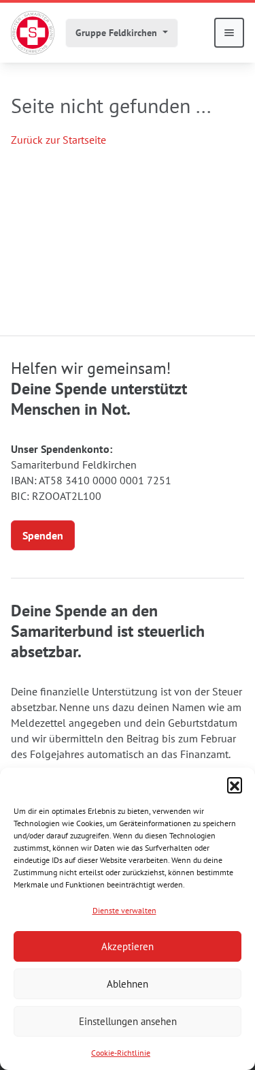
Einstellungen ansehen (128, 1021)
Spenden (42, 535)
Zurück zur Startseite (58, 139)
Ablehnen (127, 983)
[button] (234, 784)
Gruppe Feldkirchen (117, 33)
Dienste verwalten (124, 910)
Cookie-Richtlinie (120, 1053)
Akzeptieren (127, 946)
